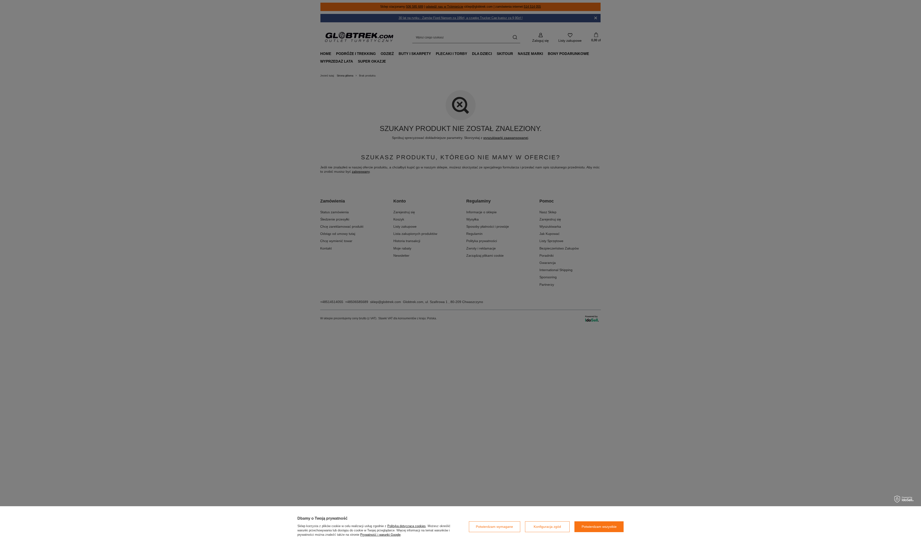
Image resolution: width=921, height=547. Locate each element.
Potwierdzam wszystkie (599, 527)
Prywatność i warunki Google (380, 534)
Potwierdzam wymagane (494, 527)
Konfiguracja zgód (547, 527)
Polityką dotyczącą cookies (406, 526)
